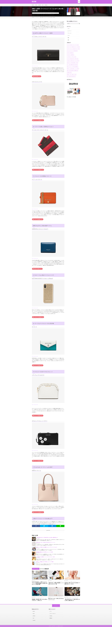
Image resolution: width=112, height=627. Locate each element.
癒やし (68, 70)
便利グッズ (76, 62)
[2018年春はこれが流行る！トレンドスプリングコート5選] (34, 558)
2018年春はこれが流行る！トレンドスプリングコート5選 (45, 556)
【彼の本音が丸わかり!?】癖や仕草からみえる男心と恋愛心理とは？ (47, 537)
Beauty (34, 611)
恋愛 (68, 37)
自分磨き (69, 72)
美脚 (72, 70)
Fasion (34, 613)
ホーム (50, 611)
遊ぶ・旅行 (69, 76)
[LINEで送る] (60, 526)
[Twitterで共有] (44, 526)
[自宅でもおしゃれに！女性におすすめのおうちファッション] (34, 544)
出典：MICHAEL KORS (35, 111)
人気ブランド (69, 60)
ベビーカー (69, 58)
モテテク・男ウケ (75, 58)
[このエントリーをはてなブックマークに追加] (52, 526)
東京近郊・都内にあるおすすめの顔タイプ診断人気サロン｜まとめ (72, 583)
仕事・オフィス (69, 62)
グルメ (69, 28)
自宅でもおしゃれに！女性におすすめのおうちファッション (45, 542)
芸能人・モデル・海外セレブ (71, 74)
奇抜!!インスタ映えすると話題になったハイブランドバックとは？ (46, 547)
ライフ (69, 35)
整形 (77, 66)
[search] (79, 23)
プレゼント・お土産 (70, 54)
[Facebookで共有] (36, 526)
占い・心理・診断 (70, 64)
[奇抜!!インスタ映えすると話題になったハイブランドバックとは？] (34, 549)
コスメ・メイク (56, 581)
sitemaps (51, 615)
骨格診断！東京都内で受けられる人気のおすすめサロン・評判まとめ (39, 600)
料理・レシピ (69, 68)
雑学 (73, 76)
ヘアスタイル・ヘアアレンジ (71, 56)
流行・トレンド (76, 68)
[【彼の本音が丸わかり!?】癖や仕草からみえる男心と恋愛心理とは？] (34, 539)
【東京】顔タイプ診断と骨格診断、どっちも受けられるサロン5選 (56, 583)
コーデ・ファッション (51, 581)
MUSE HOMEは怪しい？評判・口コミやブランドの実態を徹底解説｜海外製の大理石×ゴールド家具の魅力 (39, 583)
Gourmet (34, 620)
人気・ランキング (76, 60)
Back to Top (56, 605)
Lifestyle (34, 615)
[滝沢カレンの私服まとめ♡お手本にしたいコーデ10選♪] (34, 563)
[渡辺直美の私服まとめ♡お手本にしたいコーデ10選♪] (34, 553)
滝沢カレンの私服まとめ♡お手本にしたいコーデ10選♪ (45, 561)
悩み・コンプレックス (71, 66)
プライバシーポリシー (53, 613)
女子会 (76, 64)
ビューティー (69, 30)
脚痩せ (76, 70)
